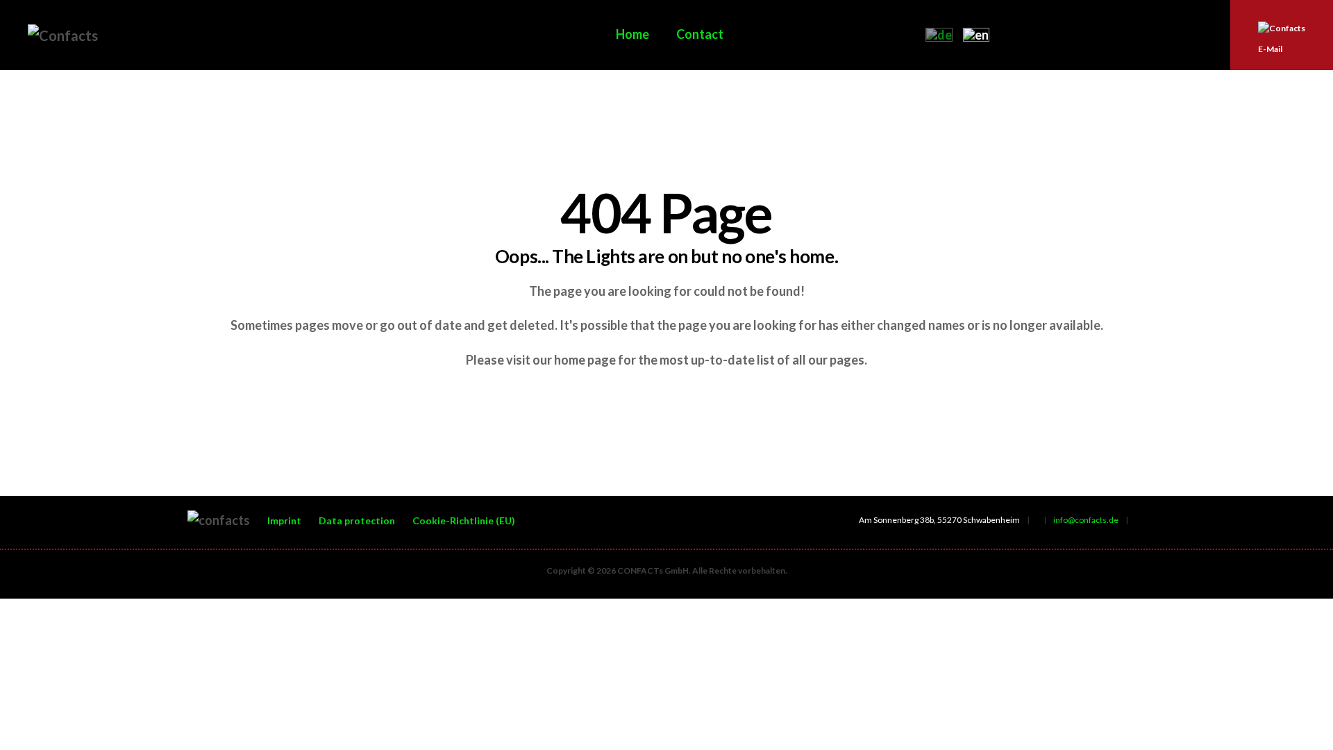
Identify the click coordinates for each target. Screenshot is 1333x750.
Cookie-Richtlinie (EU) (463, 520)
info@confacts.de (1085, 520)
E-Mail (1270, 49)
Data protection (357, 520)
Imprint (284, 520)
